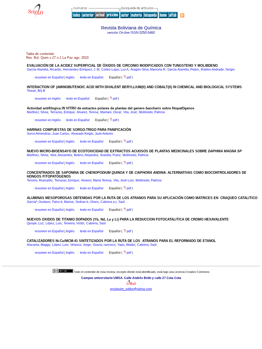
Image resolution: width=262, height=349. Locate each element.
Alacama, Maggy (38, 245)
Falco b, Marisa (62, 202)
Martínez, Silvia (37, 112)
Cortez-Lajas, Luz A (114, 69)
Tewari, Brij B (36, 90)
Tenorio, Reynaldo (39, 180)
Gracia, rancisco (104, 245)
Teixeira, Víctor (74, 223)
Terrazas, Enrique (62, 112)
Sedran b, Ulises (87, 202)
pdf (129, 77)
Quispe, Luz (35, 223)
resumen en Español (49, 77)
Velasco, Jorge (80, 245)
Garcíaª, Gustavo (38, 202)
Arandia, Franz (110, 155)
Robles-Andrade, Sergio (218, 69)
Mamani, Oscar (110, 112)
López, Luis (54, 223)
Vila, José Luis (123, 180)
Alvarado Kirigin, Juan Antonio (92, 133)
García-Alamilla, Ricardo (44, 69)
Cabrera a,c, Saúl (113, 202)
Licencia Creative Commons (192, 271)
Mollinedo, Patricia (152, 112)
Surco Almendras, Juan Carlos (48, 133)
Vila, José (130, 112)
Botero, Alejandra (86, 155)
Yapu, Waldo (126, 245)
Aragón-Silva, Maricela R (147, 69)
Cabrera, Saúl (96, 223)
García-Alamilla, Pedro (183, 69)
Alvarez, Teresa (87, 112)
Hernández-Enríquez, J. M (81, 69)
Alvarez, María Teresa (96, 180)
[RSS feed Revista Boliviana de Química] (182, 15)
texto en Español (91, 77)
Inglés (69, 77)
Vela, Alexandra (61, 155)
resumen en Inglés (48, 98)
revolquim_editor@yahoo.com (131, 289)
